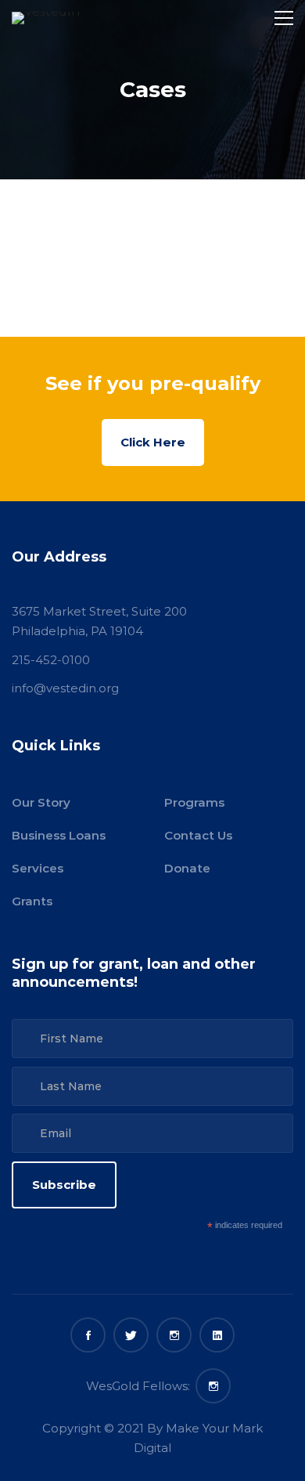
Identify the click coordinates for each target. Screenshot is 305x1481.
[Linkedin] (217, 1335)
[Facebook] (88, 1335)
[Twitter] (131, 1335)
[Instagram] (174, 1335)
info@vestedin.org (65, 688)
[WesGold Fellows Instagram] (213, 1385)
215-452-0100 (51, 659)
